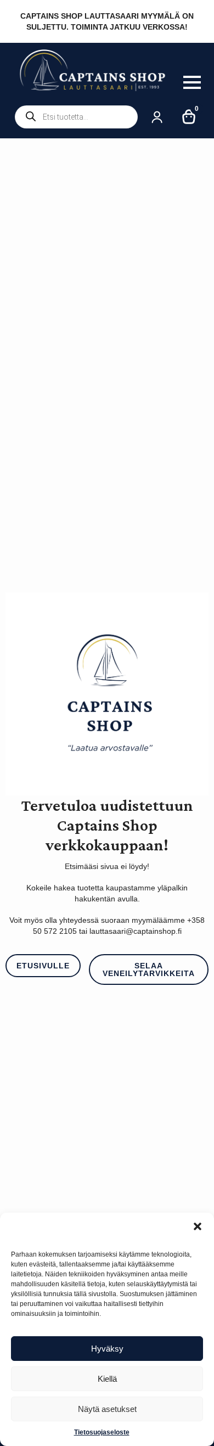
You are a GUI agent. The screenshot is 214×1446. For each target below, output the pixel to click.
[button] (197, 1226)
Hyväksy (107, 1348)
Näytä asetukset (107, 1409)
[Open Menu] (192, 82)
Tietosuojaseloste (101, 1432)
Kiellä (107, 1378)
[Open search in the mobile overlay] (76, 117)
